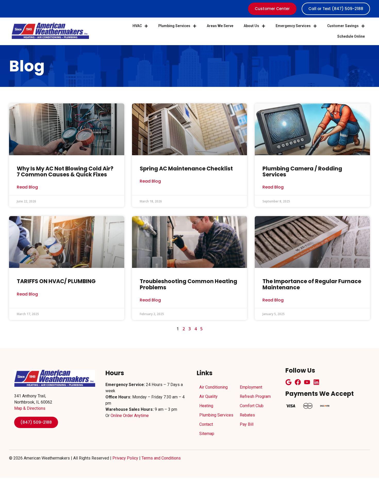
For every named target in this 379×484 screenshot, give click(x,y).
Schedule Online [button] (351, 36)
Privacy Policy (125, 458)
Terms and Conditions (161, 458)
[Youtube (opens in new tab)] (307, 382)
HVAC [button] (137, 26)
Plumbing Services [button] (174, 26)
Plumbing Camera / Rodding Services (302, 171)
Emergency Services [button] (293, 26)
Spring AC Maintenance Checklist (186, 168)
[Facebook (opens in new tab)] (298, 382)
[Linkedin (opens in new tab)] (316, 382)
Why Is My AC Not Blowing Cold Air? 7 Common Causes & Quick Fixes (65, 171)
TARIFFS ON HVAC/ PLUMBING (56, 281)
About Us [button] (251, 26)
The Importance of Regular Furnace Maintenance (311, 284)
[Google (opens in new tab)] (288, 382)
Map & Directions (29, 408)
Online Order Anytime (130, 415)
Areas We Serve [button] (220, 26)
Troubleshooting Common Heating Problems (188, 284)
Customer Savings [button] (343, 26)
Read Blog (27, 187)
